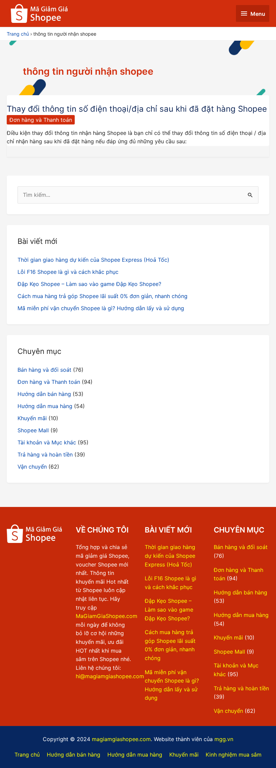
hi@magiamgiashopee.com (110, 676)
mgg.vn (223, 739)
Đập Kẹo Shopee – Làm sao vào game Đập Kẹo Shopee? (89, 284)
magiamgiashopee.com (121, 739)
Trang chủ (27, 754)
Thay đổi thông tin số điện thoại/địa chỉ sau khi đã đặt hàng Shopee (137, 109)
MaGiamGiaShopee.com (106, 616)
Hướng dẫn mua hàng (45, 406)
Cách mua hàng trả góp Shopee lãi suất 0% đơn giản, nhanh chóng (102, 296)
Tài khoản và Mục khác (47, 442)
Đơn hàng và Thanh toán (40, 119)
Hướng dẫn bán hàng (44, 394)
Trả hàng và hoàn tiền (45, 454)
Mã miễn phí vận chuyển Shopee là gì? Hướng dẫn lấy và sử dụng (101, 308)
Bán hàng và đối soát (44, 369)
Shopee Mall (33, 430)
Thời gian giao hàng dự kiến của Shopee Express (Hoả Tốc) (93, 259)
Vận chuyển (32, 466)
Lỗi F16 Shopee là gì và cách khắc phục (68, 271)
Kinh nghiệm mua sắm (234, 754)
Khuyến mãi (32, 418)
